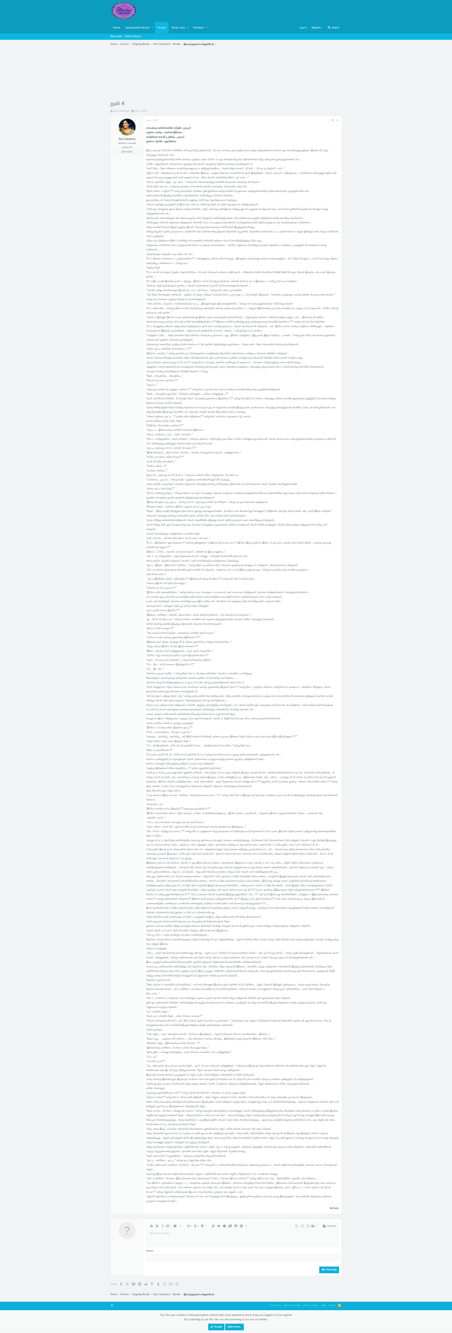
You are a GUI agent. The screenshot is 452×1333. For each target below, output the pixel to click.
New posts (116, 36)
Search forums (133, 36)
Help (323, 1305)
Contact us (275, 1305)
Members (198, 27)
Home (116, 27)
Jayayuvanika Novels (137, 27)
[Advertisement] (226, 73)
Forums (161, 27)
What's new (178, 27)
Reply (336, 1208)
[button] (152, 28)
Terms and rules (292, 1305)
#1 (337, 120)
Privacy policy (311, 1305)
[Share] (332, 120)
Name (149, 1251)
